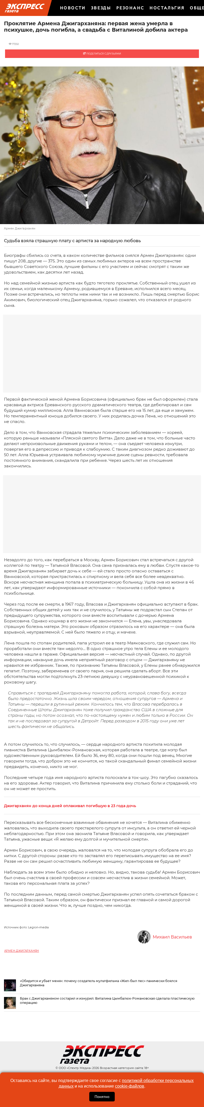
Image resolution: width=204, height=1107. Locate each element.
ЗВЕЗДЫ (101, 7)
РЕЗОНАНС (130, 7)
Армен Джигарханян (21, 951)
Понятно (102, 1097)
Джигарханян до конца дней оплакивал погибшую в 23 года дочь (70, 806)
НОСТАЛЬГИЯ (167, 7)
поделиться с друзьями (103, 53)
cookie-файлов (129, 1086)
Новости (73, 7)
